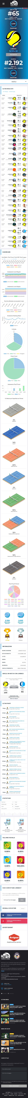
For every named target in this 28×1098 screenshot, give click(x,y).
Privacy (6, 1095)
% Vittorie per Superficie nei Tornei (14, 398)
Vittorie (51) (5, 91)
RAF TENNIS (8, 1092)
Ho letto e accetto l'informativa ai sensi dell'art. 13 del (15, 1082)
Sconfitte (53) (12, 91)
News (25, 1093)
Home (3, 1093)
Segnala (22, 908)
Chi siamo (7, 1093)
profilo (14, 81)
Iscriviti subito (7, 989)
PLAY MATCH (13, 54)
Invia (22, 900)
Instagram (11, 993)
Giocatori (20, 1093)
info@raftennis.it (7, 984)
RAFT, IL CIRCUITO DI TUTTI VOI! (17, 1049)
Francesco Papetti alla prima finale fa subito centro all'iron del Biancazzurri (18, 1007)
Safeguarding (21, 1095)
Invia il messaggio (14, 1086)
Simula (14, 687)
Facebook (5, 993)
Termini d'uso (11, 1095)
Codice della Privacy (7, 1082)
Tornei (11, 1093)
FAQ (16, 1095)
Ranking (15, 1093)
